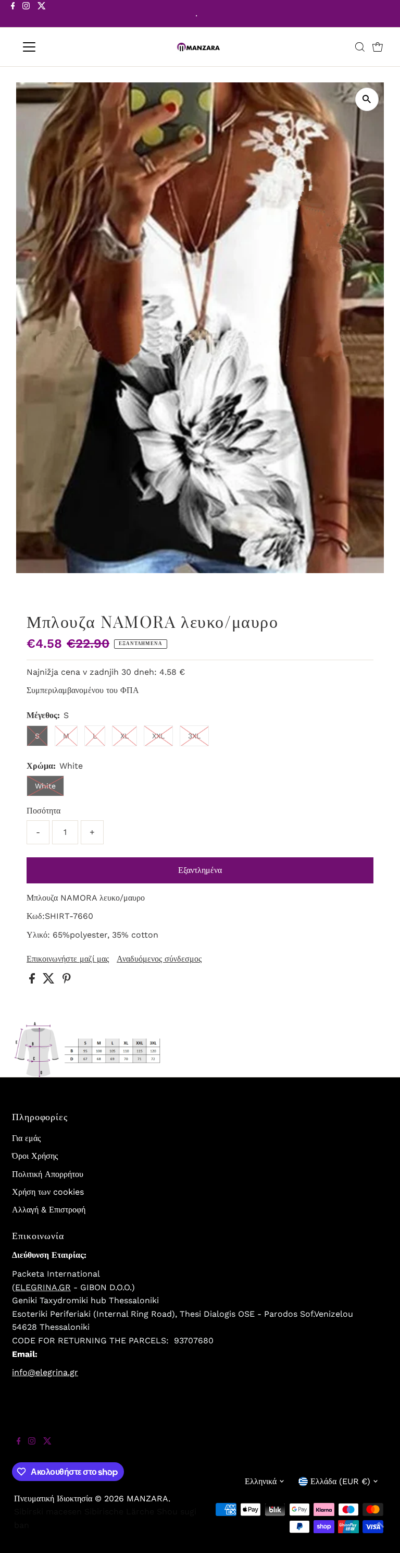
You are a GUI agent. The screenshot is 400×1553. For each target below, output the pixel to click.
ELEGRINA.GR (43, 1287)
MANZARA (147, 1498)
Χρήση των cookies (48, 1192)
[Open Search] (360, 47)
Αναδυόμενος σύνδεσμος (159, 959)
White (45, 786)
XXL (158, 736)
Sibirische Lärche (119, 1511)
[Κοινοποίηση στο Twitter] (50, 981)
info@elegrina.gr (45, 1372)
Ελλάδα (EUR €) (340, 1481)
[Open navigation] (60, 47)
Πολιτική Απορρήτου (47, 1174)
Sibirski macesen (48, 1511)
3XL (194, 736)
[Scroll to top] (379, 1532)
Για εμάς (26, 1138)
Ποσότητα (43, 811)
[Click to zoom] (367, 99)
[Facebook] (13, 14)
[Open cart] (377, 46)
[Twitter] (41, 14)
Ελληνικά (261, 1481)
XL (124, 736)
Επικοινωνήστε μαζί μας (68, 959)
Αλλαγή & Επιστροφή (48, 1210)
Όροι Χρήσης (35, 1156)
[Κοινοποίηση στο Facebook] (33, 981)
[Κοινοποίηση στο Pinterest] (67, 981)
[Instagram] (26, 14)
